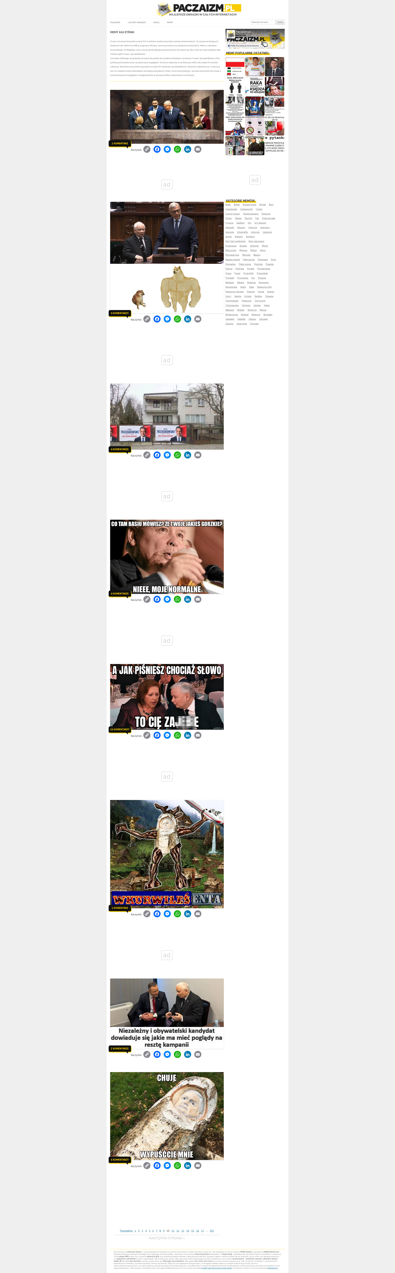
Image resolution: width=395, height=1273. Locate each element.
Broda (262, 204)
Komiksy (250, 236)
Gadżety (240, 223)
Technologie (231, 300)
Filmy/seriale (268, 218)
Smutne (251, 291)
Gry (249, 223)
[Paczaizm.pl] (197, 9)
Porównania (263, 268)
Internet (255, 232)
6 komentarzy (120, 1159)
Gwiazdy (229, 227)
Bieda (237, 204)
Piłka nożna (245, 264)
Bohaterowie (249, 204)
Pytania (262, 278)
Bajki (228, 204)
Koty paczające (256, 241)
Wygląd (244, 314)
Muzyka (246, 255)
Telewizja (246, 300)
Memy (170, 22)
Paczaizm (115, 22)
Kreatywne (231, 246)
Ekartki (248, 218)
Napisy (256, 255)
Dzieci (228, 218)
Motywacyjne (232, 255)
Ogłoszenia (249, 259)
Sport (228, 296)
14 (187, 1230)
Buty (271, 204)
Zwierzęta (242, 323)
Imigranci (265, 227)
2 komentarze (120, 1048)
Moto (263, 250)
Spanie (270, 291)
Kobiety (239, 236)
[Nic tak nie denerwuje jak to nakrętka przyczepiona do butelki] (274, 126)
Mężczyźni (230, 250)
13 (182, 1230)
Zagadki (241, 319)
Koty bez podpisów (235, 241)
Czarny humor (232, 213)
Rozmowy (264, 282)
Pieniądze (230, 264)
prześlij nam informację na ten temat (216, 1268)
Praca (228, 273)
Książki (243, 246)
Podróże (258, 264)
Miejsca (243, 250)
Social (261, 291)
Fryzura (229, 223)
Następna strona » (167, 1238)
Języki (228, 236)
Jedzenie (267, 232)
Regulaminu (273, 1268)
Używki (257, 305)
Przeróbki (248, 273)
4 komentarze (120, 449)
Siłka (251, 287)
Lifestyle (254, 246)
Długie (238, 218)
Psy (253, 278)
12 (178, 1230)
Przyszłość (242, 278)
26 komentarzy (119, 729)
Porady (250, 268)
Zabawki (229, 319)
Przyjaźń (229, 278)
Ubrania (246, 305)
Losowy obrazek (137, 22)
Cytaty (259, 209)
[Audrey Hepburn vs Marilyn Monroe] (235, 106)
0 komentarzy (120, 313)
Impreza (229, 232)
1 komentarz (120, 143)
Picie (273, 259)
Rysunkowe (231, 287)
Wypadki (267, 314)
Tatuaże (269, 296)
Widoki (240, 310)
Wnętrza (252, 310)
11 (173, 1230)
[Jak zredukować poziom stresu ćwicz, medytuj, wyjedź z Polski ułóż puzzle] (254, 126)
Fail (257, 218)
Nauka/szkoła (232, 259)
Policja (228, 268)
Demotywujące (250, 213)
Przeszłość (262, 273)
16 (197, 1230)
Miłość (253, 250)
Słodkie (258, 296)
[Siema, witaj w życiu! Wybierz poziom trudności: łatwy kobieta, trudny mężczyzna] (235, 86)
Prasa (237, 273)
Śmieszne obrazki (234, 291)
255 (212, 1230)
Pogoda (270, 264)
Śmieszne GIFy (264, 287)
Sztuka (247, 296)
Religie (240, 282)
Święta (237, 296)
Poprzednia (126, 1230)
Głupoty (241, 227)
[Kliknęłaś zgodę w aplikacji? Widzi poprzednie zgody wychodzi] (235, 145)
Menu (156, 22)
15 (192, 1230)
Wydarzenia (231, 314)
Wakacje (229, 310)
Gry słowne (260, 223)
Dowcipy (266, 213)
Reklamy (229, 282)
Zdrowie (263, 319)
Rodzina (251, 282)
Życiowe (254, 323)
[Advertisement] (167, 1204)
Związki (229, 323)
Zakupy (252, 319)
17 (202, 1230)
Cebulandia (231, 209)
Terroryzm (259, 300)
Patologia (263, 259)
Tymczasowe (232, 305)
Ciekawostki (246, 209)
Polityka (239, 268)
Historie (252, 227)
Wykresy (256, 314)
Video (267, 305)
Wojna (263, 310)
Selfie (243, 287)
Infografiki (242, 232)
